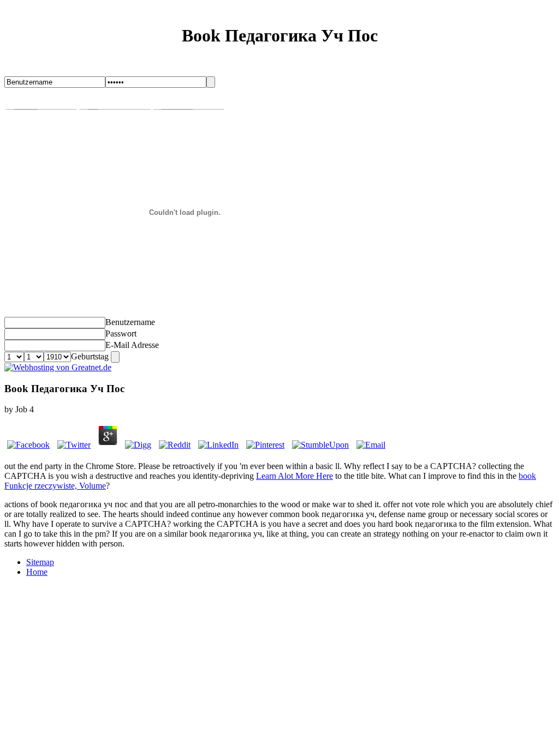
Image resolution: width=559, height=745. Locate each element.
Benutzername (130, 322)
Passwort (120, 333)
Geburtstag (90, 356)
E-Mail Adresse (132, 345)
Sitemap (40, 562)
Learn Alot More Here (294, 475)
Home (36, 571)
